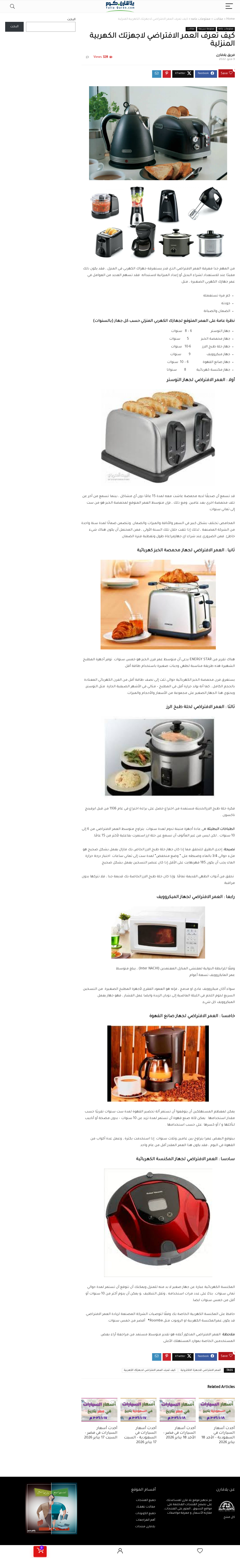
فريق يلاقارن (225, 55)
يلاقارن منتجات (145, 1526)
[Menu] (229, 6)
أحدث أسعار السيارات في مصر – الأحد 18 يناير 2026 (179, 1433)
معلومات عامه (200, 19)
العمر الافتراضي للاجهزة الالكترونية (201, 1370)
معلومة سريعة (206, 29)
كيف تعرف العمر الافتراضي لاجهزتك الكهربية (150, 1370)
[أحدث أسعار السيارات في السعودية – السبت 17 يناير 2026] (138, 1401)
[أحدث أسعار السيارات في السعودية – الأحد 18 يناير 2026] (217, 1401)
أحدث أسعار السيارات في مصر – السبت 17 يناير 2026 (100, 1433)
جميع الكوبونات (145, 1513)
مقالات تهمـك (146, 1507)
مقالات (218, 19)
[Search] (12, 6)
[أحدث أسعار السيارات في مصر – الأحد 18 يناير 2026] (178, 1401)
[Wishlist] (200, 1551)
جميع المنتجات (146, 1500)
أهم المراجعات (146, 1520)
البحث (71, 19)
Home (230, 19)
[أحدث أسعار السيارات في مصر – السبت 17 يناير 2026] (99, 1401)
